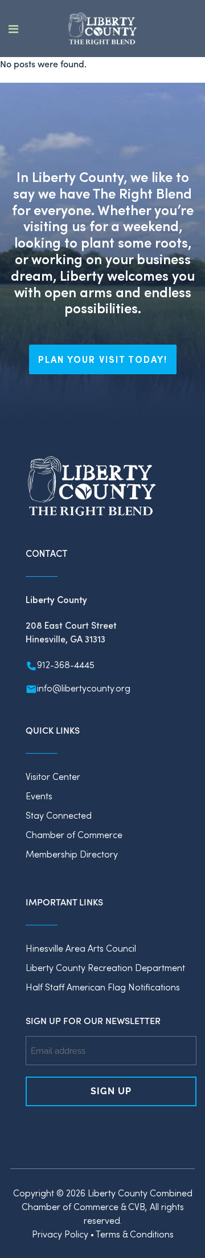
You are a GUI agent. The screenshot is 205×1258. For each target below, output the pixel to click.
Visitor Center (53, 776)
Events (39, 796)
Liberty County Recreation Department (105, 967)
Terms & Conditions (135, 1234)
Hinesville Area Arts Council (81, 948)
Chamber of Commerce (74, 834)
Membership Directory (72, 854)
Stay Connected (59, 815)
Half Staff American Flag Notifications (103, 987)
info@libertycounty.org (83, 688)
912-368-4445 (66, 664)
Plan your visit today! (102, 359)
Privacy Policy (60, 1234)
